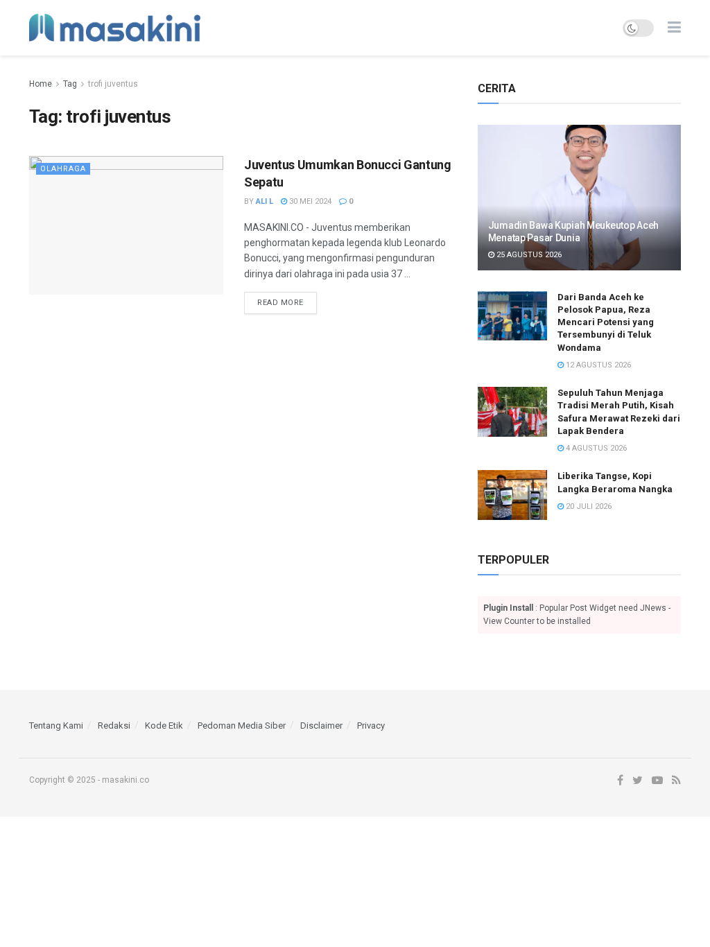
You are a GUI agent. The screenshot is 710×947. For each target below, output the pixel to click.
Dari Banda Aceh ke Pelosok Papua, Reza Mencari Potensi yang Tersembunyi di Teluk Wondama (605, 322)
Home (40, 84)
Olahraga (63, 168)
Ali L (264, 201)
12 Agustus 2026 (597, 365)
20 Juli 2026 (588, 506)
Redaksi (114, 725)
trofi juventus (113, 84)
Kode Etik (164, 725)
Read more (280, 302)
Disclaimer (321, 725)
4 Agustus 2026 (595, 448)
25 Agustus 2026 (528, 254)
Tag (70, 84)
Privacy (371, 725)
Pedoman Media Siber (242, 725)
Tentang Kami (56, 725)
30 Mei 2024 (309, 201)
